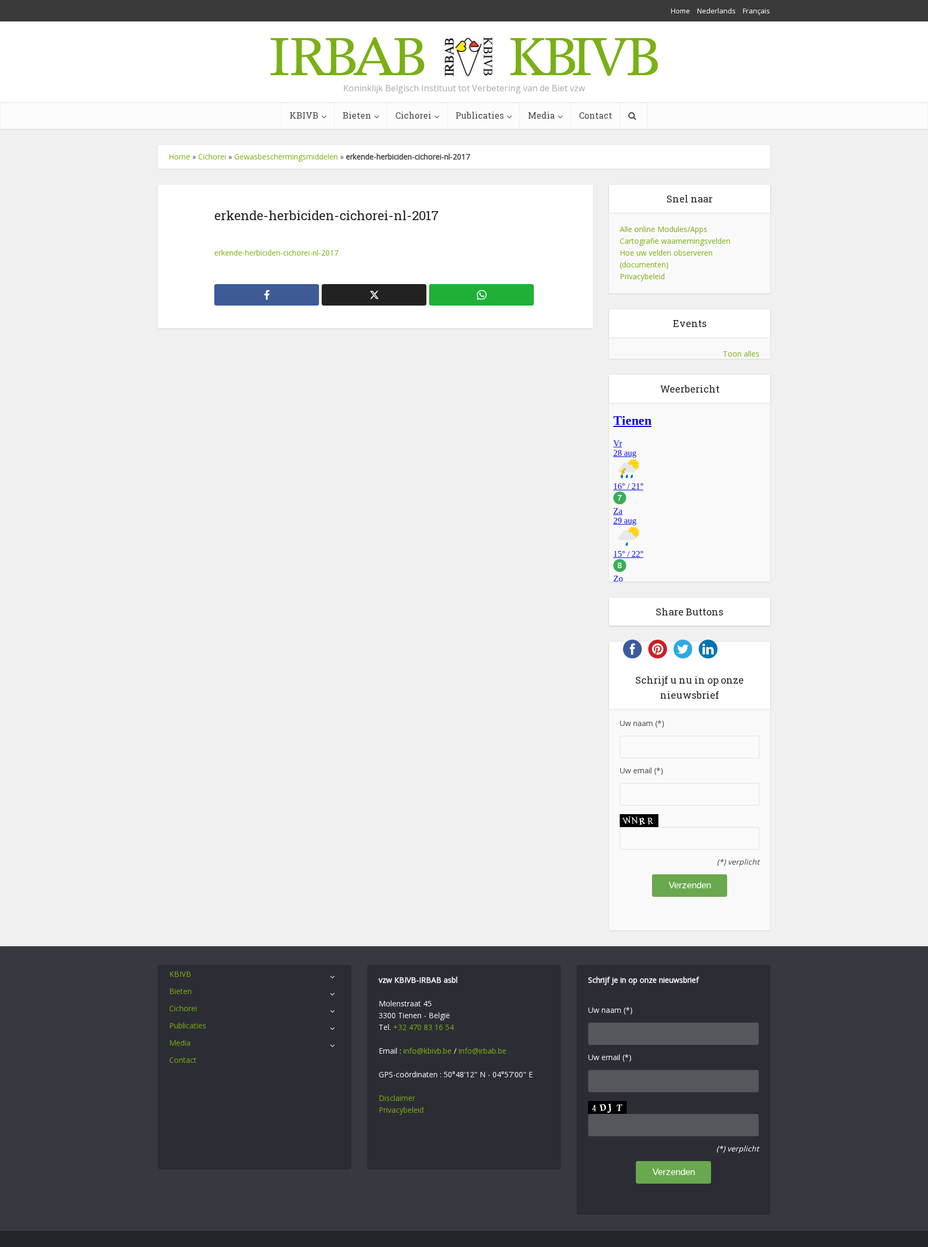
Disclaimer (397, 1098)
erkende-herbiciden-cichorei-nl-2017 (276, 253)
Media (541, 115)
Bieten (357, 115)
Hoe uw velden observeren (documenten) (666, 259)
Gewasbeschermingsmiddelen (286, 156)
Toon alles (741, 354)
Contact (595, 115)
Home (680, 11)
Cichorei (413, 115)
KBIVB (303, 115)
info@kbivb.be (427, 1051)
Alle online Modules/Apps (663, 229)
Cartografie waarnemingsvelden (675, 241)
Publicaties (479, 115)
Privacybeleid (642, 276)
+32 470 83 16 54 (423, 1027)
